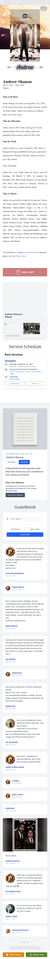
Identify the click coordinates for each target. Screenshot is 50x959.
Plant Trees (35, 384)
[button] (25, 835)
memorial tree (31, 252)
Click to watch (14, 379)
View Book (11, 462)
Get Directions (14, 384)
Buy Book (24, 462)
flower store (21, 255)
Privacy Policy (18, 949)
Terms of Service (31, 949)
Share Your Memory (15, 495)
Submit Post (25, 534)
